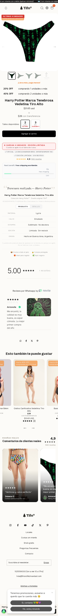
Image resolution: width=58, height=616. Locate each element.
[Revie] (44, 290)
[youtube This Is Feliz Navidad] (25, 525)
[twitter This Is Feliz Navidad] (40, 525)
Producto (23, 207)
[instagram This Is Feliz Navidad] (10, 525)
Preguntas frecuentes (29, 548)
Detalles (36, 207)
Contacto (29, 554)
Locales (29, 532)
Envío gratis (29, 543)
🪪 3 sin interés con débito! (41, 1)
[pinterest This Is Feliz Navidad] (47, 525)
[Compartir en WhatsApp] (20, 341)
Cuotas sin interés (29, 537)
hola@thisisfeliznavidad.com (29, 576)
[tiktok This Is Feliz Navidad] (33, 525)
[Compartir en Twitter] (32, 341)
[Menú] (6, 8)
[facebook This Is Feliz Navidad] (18, 525)
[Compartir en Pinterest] (37, 341)
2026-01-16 (12, 302)
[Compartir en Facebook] (26, 341)
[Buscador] (41, 8)
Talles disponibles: (10, 124)
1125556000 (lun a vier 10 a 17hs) (29, 571)
